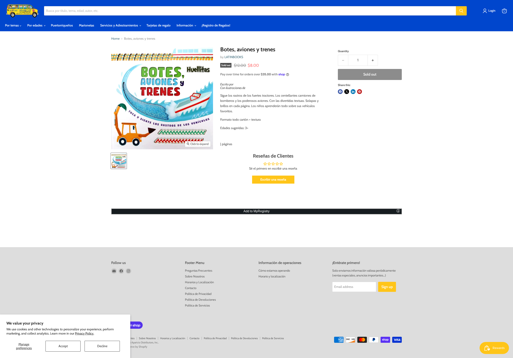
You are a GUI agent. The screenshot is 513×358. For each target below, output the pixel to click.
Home (115, 38)
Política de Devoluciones (200, 299)
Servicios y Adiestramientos (119, 25)
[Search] (461, 10)
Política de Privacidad (198, 294)
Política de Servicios (197, 305)
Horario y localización (272, 276)
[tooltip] (398, 210)
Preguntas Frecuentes (198, 270)
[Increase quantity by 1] (373, 60)
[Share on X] (346, 91)
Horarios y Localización (199, 282)
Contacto (190, 288)
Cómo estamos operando (274, 270)
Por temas (12, 25)
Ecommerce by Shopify (134, 346)
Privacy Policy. (84, 333)
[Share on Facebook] (340, 91)
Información (185, 25)
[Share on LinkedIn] (353, 91)
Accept (63, 346)
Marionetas (86, 25)
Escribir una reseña (273, 179)
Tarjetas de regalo (158, 25)
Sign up (387, 287)
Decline (102, 346)
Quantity (343, 51)
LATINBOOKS (233, 57)
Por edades (35, 25)
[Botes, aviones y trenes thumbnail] (119, 161)
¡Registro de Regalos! (216, 25)
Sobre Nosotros (195, 276)
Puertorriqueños (62, 25)
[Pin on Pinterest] (359, 91)
